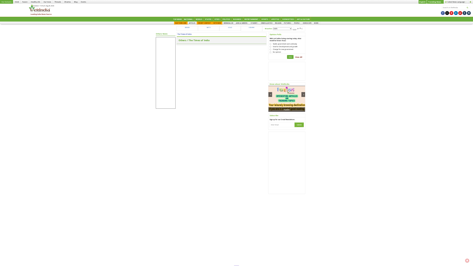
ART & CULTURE (303, 19)
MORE (316, 23)
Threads (58, 2)
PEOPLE (296, 23)
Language (456, 2)
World (199, 19)
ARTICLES (192, 23)
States (208, 19)
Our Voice (47, 2)
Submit (299, 125)
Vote (290, 57)
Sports (264, 19)
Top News (177, 19)
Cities (217, 19)
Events (83, 2)
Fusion (24, 2)
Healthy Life (35, 2)
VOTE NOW (217, 23)
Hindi (17, 2)
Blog (75, 2)
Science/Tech (288, 19)
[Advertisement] (236, 10)
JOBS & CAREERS (241, 23)
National (188, 19)
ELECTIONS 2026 (180, 23)
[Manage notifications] (467, 261)
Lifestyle (275, 19)
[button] (270, 94)
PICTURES (287, 23)
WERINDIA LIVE (228, 23)
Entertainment (251, 19)
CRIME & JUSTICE (266, 23)
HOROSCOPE (307, 23)
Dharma (67, 2)
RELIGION (278, 23)
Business (237, 19)
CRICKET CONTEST (204, 23)
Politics (226, 19)
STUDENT (254, 23)
